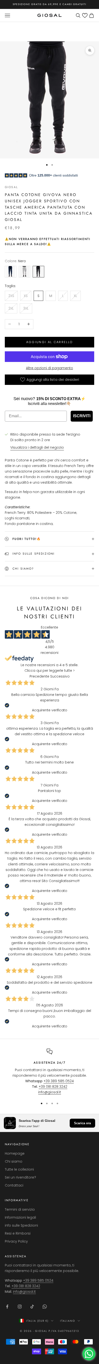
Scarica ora (82, 1123)
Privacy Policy (16, 1241)
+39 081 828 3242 (53, 1086)
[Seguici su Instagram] (19, 1306)
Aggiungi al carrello (49, 342)
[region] (49, 1072)
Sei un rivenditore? (20, 1177)
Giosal (11, 187)
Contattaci (14, 1185)
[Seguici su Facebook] (7, 1306)
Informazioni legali (20, 1217)
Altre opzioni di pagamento (49, 368)
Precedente (39, 676)
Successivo (60, 676)
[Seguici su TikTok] (32, 1306)
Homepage (15, 1153)
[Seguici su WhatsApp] (44, 1306)
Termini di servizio (20, 1209)
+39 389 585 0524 (58, 1081)
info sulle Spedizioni (21, 1225)
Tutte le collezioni (19, 1169)
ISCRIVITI (81, 416)
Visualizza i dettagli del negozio (37, 447)
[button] (84, 15)
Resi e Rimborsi (18, 1233)
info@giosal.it (49, 1092)
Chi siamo (13, 1161)
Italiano (67, 1321)
